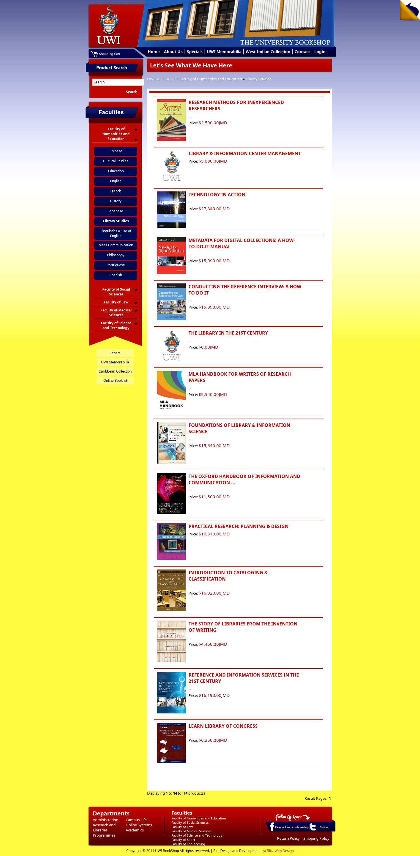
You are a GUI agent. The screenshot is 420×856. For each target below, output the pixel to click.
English (115, 181)
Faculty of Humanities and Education (210, 78)
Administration (105, 819)
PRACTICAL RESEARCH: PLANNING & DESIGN (239, 526)
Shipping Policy (316, 838)
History (115, 201)
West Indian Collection (268, 51)
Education (116, 171)
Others (115, 353)
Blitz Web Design (280, 850)
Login (319, 51)
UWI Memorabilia (224, 51)
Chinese (115, 151)
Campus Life (136, 819)
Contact (302, 51)
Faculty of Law (182, 827)
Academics (135, 830)
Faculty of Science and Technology (196, 835)
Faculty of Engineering (188, 844)
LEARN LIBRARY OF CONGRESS (223, 726)
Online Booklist (115, 380)
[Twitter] (313, 830)
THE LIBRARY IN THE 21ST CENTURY (228, 333)
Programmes (104, 835)
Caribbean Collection (115, 371)
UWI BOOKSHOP (161, 78)
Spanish (115, 275)
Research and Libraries (104, 827)
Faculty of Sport (183, 839)
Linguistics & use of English (116, 233)
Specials (195, 51)
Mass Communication (116, 245)
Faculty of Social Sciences (190, 822)
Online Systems (139, 824)
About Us (173, 51)
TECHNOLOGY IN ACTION (217, 194)
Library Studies (258, 78)
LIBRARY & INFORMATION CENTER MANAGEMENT (245, 153)
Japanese (116, 211)
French (115, 191)
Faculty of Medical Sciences (191, 831)
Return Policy (288, 838)
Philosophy (115, 255)
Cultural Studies (115, 161)
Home (154, 51)
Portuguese (116, 265)
